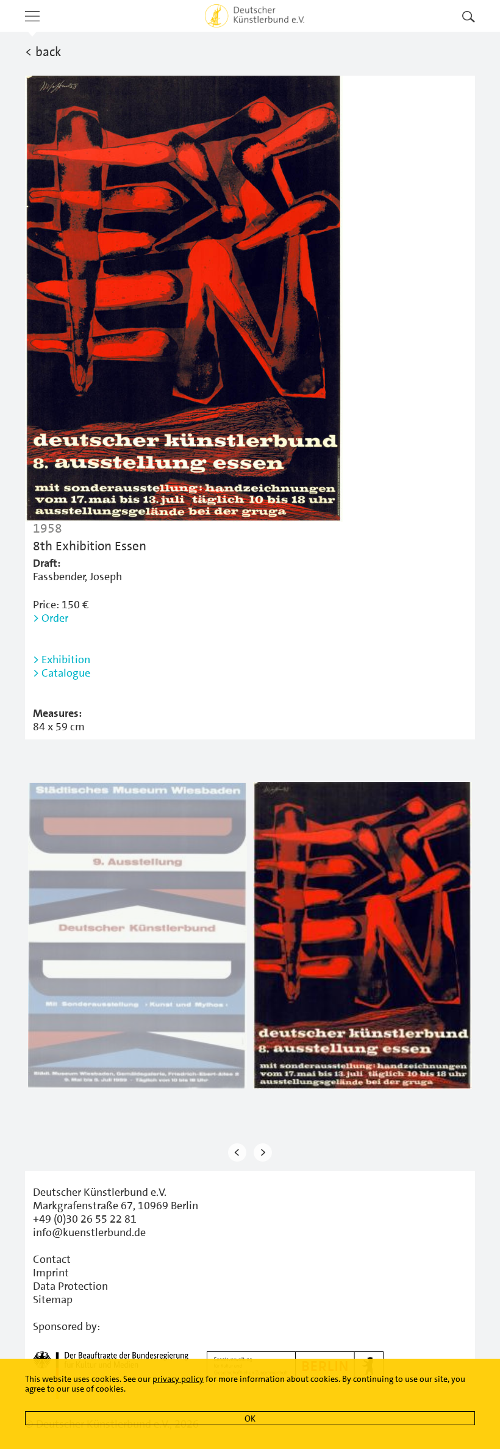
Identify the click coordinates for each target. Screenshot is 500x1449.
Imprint (51, 1272)
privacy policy (178, 1378)
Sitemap (53, 1299)
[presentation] (237, 1152)
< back (43, 51)
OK (250, 1418)
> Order (50, 618)
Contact (52, 1259)
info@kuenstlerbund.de (89, 1232)
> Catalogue (61, 673)
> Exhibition (61, 659)
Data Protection (70, 1286)
